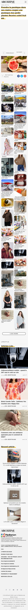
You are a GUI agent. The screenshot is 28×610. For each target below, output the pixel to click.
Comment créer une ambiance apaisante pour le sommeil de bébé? (11, 435)
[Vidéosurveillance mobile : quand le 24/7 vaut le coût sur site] (14, 357)
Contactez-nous (6, 571)
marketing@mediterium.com (11, 545)
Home (2, 5)
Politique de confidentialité (10, 566)
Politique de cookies (7, 563)
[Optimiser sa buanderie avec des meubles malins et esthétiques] (14, 501)
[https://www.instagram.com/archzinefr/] (10, 589)
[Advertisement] (14, 35)
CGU (2, 549)
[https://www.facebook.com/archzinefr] (6, 589)
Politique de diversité (8, 561)
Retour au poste (8, 75)
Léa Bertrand (10, 375)
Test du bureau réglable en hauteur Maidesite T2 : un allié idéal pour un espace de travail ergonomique (15, 465)
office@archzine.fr (18, 546)
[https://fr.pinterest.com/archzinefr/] (21, 589)
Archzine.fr (9, 531)
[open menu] (25, 2)
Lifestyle (6, 5)
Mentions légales (6, 576)
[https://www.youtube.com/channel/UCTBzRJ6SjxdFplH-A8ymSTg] (14, 589)
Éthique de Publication (8, 568)
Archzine (9, 2)
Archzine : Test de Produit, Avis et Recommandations (11, 557)
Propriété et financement (9, 574)
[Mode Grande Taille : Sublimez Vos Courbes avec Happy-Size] (14, 389)
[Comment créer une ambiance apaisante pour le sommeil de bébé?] (14, 420)
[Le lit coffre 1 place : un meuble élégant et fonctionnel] (14, 520)
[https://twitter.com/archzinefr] (17, 589)
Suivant (19, 53)
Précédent (10, 53)
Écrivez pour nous (7, 554)
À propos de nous (6, 551)
